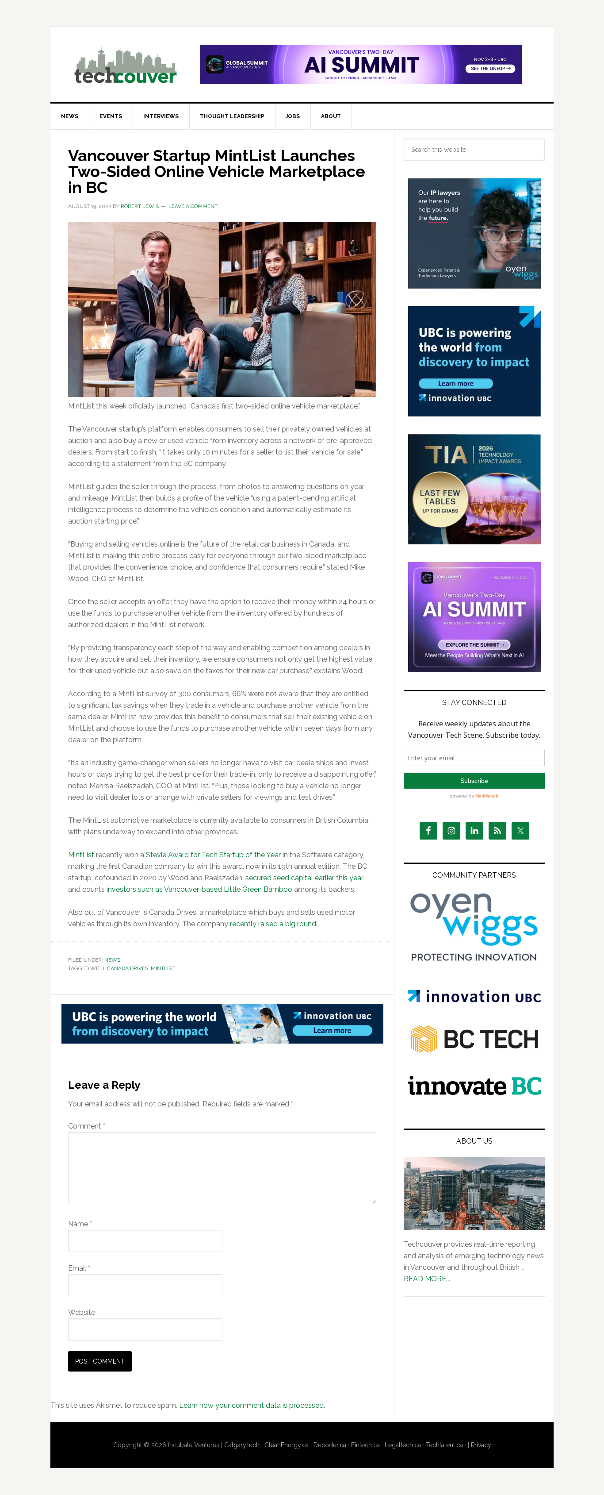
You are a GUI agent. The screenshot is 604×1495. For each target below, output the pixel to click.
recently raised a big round (273, 924)
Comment (86, 1126)
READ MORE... (427, 1279)
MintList (81, 855)
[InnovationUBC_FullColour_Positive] (474, 1000)
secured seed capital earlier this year (304, 878)
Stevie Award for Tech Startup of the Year (213, 855)
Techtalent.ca (444, 1445)
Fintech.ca (365, 1445)
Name (80, 1224)
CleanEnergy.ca (286, 1445)
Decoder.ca (329, 1445)
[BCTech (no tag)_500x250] (474, 1070)
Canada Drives (127, 968)
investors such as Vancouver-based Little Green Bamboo (199, 889)
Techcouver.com (125, 65)
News (112, 960)
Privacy (481, 1445)
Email (79, 1268)
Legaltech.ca (403, 1445)
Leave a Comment (193, 206)
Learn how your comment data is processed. (252, 1405)
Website (81, 1312)
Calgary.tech (242, 1445)
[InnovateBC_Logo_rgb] (474, 1092)
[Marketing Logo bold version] (474, 961)
